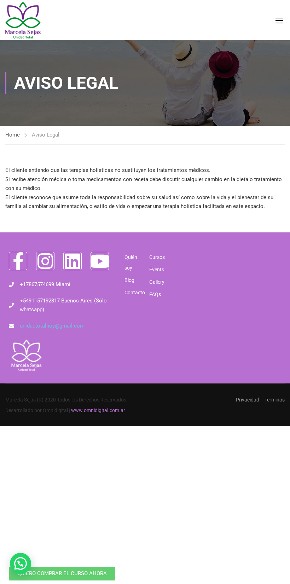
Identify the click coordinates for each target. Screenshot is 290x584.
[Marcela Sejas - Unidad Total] (23, 20)
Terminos (275, 400)
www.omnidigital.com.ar (98, 410)
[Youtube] (100, 261)
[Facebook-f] (18, 261)
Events (156, 269)
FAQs (155, 294)
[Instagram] (45, 261)
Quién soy (130, 262)
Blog (129, 280)
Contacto (133, 292)
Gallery (156, 282)
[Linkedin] (72, 261)
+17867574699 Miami (45, 284)
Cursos (157, 257)
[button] (20, 563)
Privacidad (247, 400)
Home (12, 135)
